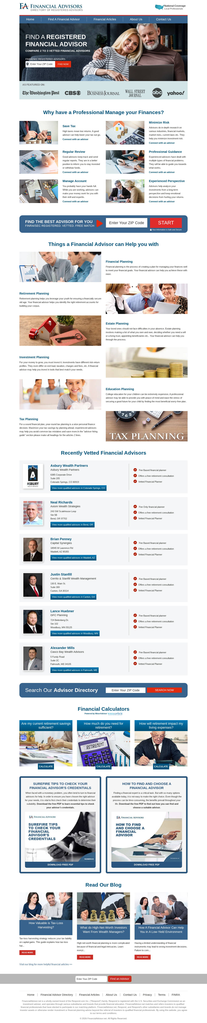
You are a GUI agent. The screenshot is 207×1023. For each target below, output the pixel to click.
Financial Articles (105, 19)
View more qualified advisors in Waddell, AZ (73, 557)
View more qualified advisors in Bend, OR (72, 524)
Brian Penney (61, 539)
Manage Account (75, 181)
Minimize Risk (159, 122)
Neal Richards (61, 502)
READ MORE (27, 953)
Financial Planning (119, 261)
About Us (136, 19)
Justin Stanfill (61, 574)
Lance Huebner (62, 611)
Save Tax (69, 126)
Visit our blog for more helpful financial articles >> (45, 964)
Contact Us (163, 19)
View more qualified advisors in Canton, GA (73, 597)
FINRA (176, 994)
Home (30, 19)
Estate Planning (117, 323)
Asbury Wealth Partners (69, 465)
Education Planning (120, 389)
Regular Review (74, 151)
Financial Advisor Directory (57, 994)
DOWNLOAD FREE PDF (60, 864)
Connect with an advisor (75, 139)
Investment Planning (34, 357)
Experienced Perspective (167, 181)
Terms (161, 994)
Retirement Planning (34, 293)
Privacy (147, 994)
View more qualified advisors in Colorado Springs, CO (78, 488)
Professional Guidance (165, 151)
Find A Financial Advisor (64, 19)
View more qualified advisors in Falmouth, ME (74, 670)
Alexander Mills (62, 648)
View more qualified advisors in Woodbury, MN (75, 633)
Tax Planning (28, 419)
